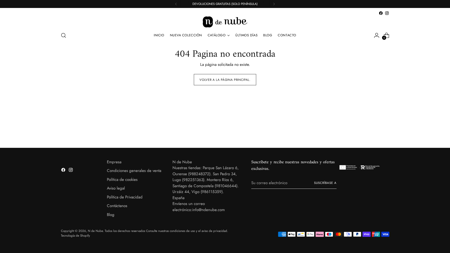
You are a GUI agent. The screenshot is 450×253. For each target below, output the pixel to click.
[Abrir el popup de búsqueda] (63, 35)
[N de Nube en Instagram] (387, 13)
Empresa (114, 162)
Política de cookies (122, 179)
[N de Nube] (225, 21)
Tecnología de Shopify (75, 235)
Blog (110, 214)
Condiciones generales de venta (134, 170)
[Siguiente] (274, 4)
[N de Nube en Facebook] (381, 13)
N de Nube (95, 231)
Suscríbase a (325, 183)
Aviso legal (116, 188)
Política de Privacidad (124, 197)
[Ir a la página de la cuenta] (376, 35)
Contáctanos (117, 205)
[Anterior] (176, 4)
